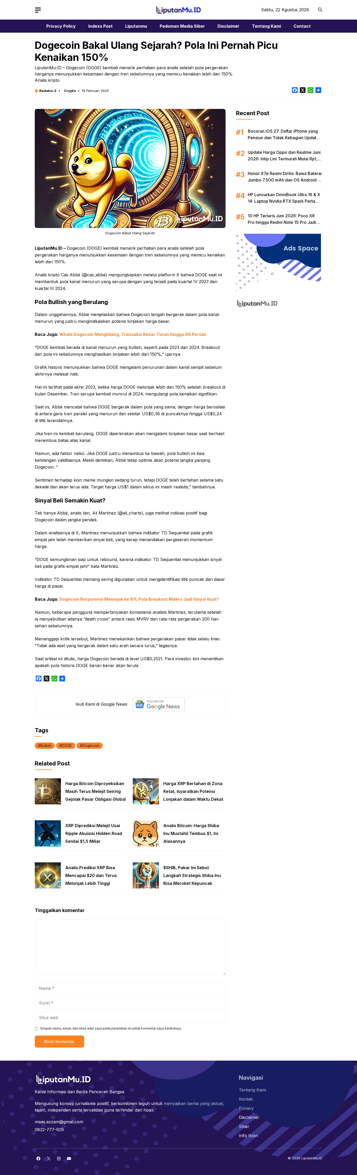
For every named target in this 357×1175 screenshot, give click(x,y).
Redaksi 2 (47, 91)
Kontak (246, 1099)
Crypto (70, 91)
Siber (244, 1126)
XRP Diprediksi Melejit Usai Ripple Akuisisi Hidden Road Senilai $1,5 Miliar (93, 833)
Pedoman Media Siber (182, 26)
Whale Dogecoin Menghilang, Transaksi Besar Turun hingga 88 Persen (132, 334)
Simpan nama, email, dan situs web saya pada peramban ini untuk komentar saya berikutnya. (111, 1028)
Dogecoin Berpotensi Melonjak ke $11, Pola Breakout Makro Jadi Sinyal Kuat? (139, 599)
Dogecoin (90, 745)
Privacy (246, 1108)
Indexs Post (100, 26)
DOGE (67, 745)
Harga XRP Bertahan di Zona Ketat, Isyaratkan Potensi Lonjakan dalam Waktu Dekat (193, 791)
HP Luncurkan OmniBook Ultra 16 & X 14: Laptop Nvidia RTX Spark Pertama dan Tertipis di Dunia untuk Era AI (284, 201)
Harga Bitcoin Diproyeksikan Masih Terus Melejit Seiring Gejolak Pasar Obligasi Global (95, 791)
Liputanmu (136, 26)
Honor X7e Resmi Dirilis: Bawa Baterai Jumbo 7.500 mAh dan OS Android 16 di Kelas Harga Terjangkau (285, 180)
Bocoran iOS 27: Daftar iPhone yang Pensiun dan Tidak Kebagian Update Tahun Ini (283, 137)
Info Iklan (248, 1135)
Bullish (46, 745)
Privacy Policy (61, 26)
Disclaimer (228, 26)
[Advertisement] (279, 344)
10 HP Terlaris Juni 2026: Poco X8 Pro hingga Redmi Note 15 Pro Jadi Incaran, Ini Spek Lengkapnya (282, 222)
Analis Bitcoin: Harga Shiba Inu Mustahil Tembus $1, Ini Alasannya (191, 833)
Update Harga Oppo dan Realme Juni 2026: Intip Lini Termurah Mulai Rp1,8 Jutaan (284, 159)
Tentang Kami (266, 26)
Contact (302, 26)
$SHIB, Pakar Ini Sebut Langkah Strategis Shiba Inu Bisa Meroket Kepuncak (192, 875)
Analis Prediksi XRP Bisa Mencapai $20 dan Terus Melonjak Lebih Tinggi (91, 875)
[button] (320, 10)
